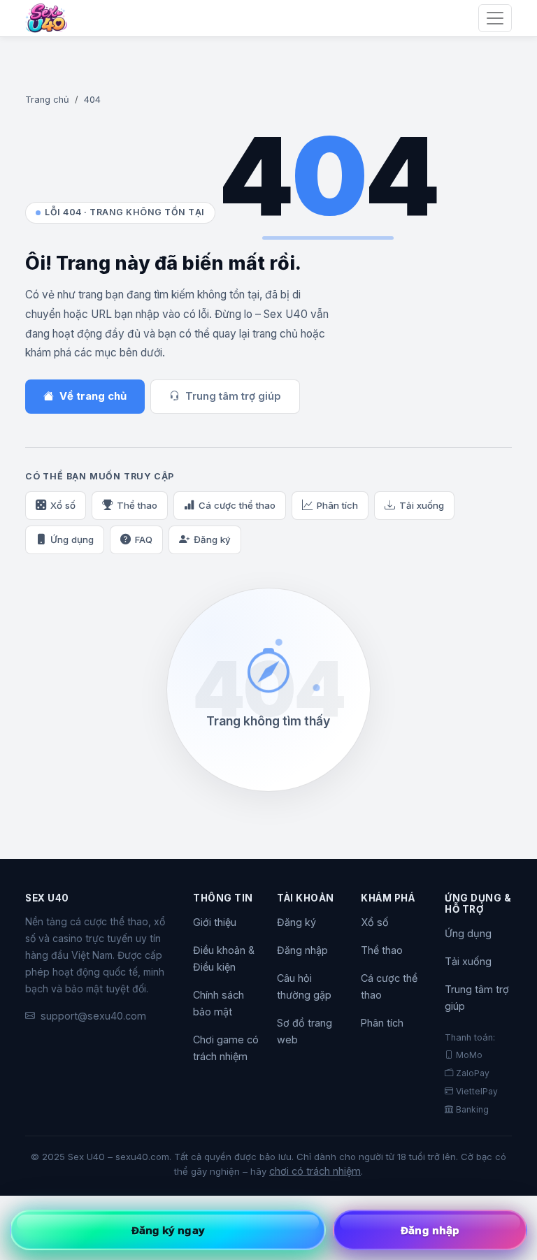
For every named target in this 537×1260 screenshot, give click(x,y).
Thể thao (137, 505)
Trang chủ (47, 99)
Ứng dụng (72, 539)
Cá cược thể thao (237, 505)
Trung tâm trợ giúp (233, 396)
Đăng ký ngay (168, 1230)
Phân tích (337, 505)
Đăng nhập (302, 950)
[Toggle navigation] (495, 18)
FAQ (143, 539)
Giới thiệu (214, 922)
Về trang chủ (93, 396)
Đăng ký (212, 539)
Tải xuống (421, 505)
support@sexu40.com (93, 1016)
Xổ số (63, 505)
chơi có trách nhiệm (315, 1171)
